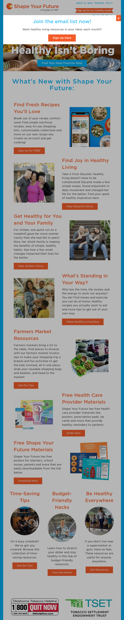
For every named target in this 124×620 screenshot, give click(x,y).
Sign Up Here (62, 37)
